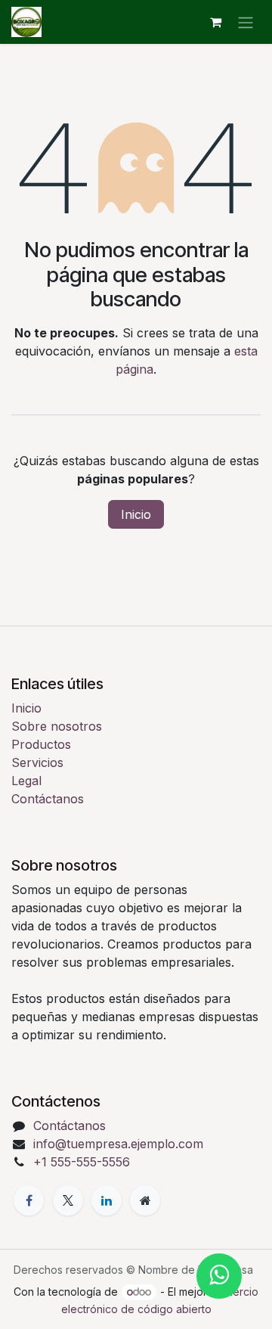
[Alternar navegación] (245, 22)
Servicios (37, 762)
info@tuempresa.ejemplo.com (118, 1143)
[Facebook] (29, 1200)
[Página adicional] (145, 1200)
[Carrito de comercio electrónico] (215, 22)
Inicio (136, 514)
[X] (68, 1200)
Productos (41, 744)
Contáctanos (47, 798)
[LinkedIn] (106, 1200)
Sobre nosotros (56, 726)
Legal (26, 780)
